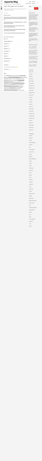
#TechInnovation (13, 89)
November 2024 (31, 115)
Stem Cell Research (32, 219)
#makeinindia (16, 86)
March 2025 (31, 106)
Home (30, 1)
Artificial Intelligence (7, 41)
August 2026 (31, 71)
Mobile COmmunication (32, 200)
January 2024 (31, 127)
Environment (6, 51)
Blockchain (30, 144)
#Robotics (17, 87)
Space (30, 214)
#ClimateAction (17, 78)
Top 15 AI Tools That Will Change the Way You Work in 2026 (33, 39)
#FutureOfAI (6, 83)
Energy (30, 165)
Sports (30, 216)
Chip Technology (31, 149)
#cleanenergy (10, 78)
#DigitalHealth (16, 80)
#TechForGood (7, 89)
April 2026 (30, 76)
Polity (30, 205)
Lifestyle (5, 46)
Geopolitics (31, 179)
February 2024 (31, 125)
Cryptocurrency (31, 151)
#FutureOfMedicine (10, 83)
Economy (5, 53)
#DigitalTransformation (8, 81)
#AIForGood (13, 75)
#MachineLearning (8, 86)
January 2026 (31, 83)
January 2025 (31, 111)
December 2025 (31, 85)
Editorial (30, 163)
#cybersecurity (7, 80)
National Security (7, 58)
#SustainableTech (19, 88)
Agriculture (30, 137)
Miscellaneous (31, 198)
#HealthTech (13, 84)
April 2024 (30, 120)
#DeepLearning (12, 80)
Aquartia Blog (11, 1)
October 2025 (31, 90)
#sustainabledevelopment (12, 88)
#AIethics (10, 75)
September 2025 (31, 92)
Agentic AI (30, 135)
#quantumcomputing (6, 87)
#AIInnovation (23, 75)
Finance (30, 177)
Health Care (6, 48)
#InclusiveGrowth (17, 84)
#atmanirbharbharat (24, 77)
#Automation (6, 78)
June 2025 (30, 99)
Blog (4, 38)
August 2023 (31, 129)
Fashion (30, 172)
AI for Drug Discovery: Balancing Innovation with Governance (33, 57)
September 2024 (31, 118)
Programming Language (33, 207)
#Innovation (21, 84)
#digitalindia (21, 80)
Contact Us (33, 3)
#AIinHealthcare (17, 75)
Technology (6, 43)
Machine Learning (32, 193)
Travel (30, 223)
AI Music (30, 140)
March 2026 (31, 78)
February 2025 (31, 108)
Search (30, 6)
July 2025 (30, 97)
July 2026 (30, 74)
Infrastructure (6, 60)
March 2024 (31, 122)
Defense (30, 154)
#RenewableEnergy (12, 87)
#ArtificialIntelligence (15, 77)
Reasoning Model (31, 209)
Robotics (30, 212)
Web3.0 (30, 226)
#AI (7, 75)
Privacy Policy (28, 3)
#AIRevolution (6, 77)
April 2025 (30, 104)
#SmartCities (20, 87)
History (30, 186)
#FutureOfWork (16, 83)
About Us (33, 1)
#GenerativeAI (6, 84)
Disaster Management (32, 158)
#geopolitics (9, 84)
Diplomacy (30, 156)
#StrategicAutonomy (6, 88)
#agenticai (5, 75)
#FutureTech (22, 83)
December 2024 (31, 113)
